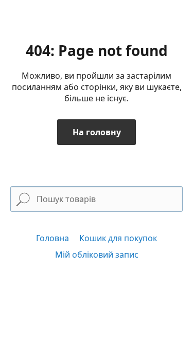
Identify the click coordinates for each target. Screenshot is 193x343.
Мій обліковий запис (96, 254)
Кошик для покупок (118, 238)
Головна (52, 238)
